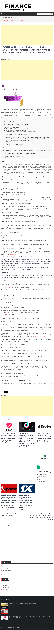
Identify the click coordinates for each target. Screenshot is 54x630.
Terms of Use (6, 583)
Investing (5, 568)
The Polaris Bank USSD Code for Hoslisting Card (17, 128)
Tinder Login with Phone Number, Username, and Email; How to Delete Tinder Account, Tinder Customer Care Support (44, 438)
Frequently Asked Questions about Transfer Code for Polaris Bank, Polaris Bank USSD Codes (26, 150)
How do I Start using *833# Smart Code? (15, 156)
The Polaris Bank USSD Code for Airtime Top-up (17, 134)
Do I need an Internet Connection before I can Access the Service (20, 153)
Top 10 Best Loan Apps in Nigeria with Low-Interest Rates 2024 (25, 610)
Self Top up (11, 141)
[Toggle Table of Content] (49, 119)
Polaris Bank (7, 287)
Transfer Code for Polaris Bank (13, 127)
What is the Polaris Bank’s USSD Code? (14, 152)
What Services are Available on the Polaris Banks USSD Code (19, 154)
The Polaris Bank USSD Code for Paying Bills (16, 125)
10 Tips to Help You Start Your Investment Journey (22, 603)
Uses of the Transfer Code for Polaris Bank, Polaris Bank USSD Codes (20, 123)
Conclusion (6, 149)
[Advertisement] (27, 35)
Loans (4, 574)
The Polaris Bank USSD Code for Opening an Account (17, 124)
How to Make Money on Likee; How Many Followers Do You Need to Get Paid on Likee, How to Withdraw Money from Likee (9, 438)
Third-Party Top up (12, 145)
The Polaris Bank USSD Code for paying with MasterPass (19, 133)
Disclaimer (5, 592)
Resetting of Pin (7, 147)
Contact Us (5, 589)
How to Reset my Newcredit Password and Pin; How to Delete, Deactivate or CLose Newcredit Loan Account (44, 475)
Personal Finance (7, 570)
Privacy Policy (6, 587)
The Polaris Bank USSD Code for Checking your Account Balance (20, 131)
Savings (5, 572)
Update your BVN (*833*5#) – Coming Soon (16, 130)
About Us (5, 585)
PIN (7, 314)
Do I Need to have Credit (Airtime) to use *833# (16, 157)
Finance (5, 56)
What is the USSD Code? (9, 121)
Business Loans (7, 565)
